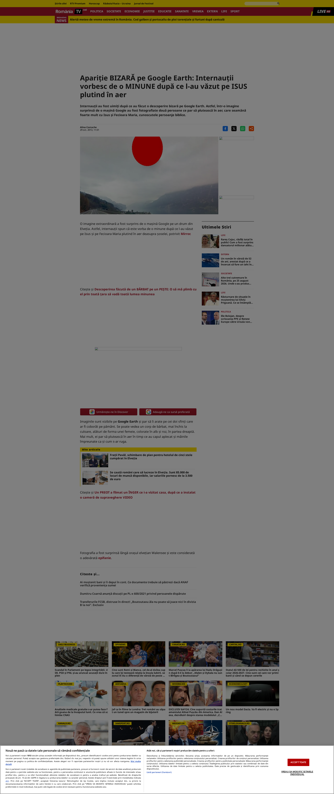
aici (7, 780)
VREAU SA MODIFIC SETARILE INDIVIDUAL (297, 773)
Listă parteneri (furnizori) (159, 772)
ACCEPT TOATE (298, 762)
